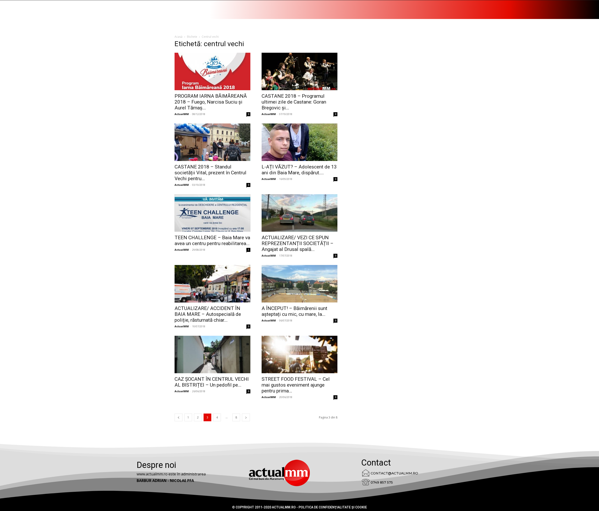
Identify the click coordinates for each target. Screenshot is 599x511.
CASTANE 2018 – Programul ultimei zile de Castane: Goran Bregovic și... (294, 102)
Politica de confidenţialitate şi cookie (333, 507)
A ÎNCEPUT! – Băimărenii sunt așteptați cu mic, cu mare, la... (294, 311)
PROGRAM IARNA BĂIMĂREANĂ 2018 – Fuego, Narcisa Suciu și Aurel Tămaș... (211, 102)
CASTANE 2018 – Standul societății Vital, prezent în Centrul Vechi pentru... (210, 172)
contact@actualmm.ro (394, 473)
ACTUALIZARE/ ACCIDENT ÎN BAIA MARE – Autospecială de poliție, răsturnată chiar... (208, 314)
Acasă (179, 37)
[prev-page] (179, 417)
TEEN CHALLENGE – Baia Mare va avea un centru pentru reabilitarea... (212, 240)
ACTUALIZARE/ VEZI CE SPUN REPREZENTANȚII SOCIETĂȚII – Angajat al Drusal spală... (297, 243)
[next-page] (246, 417)
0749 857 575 (382, 482)
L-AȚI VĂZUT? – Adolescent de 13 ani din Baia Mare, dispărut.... (299, 169)
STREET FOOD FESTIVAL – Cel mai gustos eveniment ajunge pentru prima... (296, 385)
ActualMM (182, 114)
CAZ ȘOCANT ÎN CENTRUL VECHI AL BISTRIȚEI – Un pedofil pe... (212, 382)
